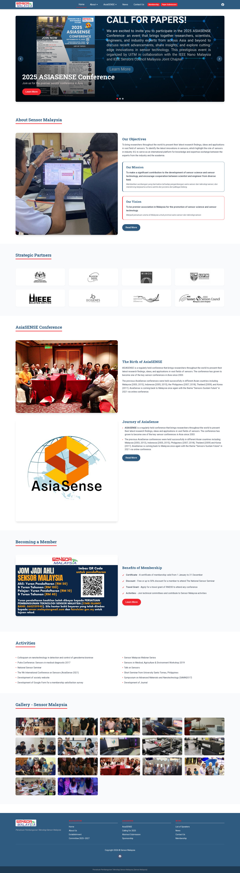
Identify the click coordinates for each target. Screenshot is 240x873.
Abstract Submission (131, 834)
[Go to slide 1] (117, 99)
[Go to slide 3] (123, 99)
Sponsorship (127, 838)
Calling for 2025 (129, 830)
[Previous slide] (20, 59)
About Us (73, 830)
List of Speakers (183, 827)
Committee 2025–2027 (79, 838)
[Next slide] (219, 59)
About (94, 4)
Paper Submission (169, 5)
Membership (154, 5)
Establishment (75, 834)
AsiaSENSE (110, 4)
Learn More (132, 602)
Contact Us (139, 4)
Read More (131, 227)
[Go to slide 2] (120, 99)
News (125, 4)
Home (81, 4)
